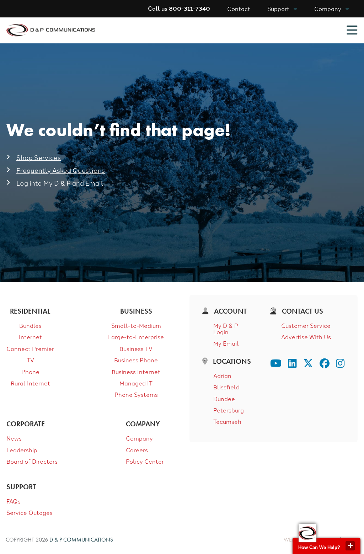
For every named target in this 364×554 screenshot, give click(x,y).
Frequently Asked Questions (60, 170)
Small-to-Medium (136, 325)
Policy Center (145, 461)
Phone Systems (136, 394)
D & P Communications (81, 539)
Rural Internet (30, 383)
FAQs (13, 501)
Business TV (135, 348)
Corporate (25, 423)
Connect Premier (30, 348)
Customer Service (306, 325)
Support (278, 8)
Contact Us (301, 311)
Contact (238, 8)
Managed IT (135, 383)
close (350, 545)
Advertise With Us (306, 337)
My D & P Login (225, 328)
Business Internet (136, 371)
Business (136, 311)
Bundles (30, 325)
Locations (231, 361)
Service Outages (29, 512)
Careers (137, 450)
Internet (30, 337)
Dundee (224, 399)
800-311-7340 (189, 8)
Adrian (222, 375)
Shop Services (38, 157)
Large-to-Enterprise (136, 337)
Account (229, 311)
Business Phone (136, 360)
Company (327, 8)
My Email (226, 343)
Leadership (21, 450)
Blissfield (226, 387)
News (14, 438)
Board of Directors (32, 461)
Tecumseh (227, 421)
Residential (30, 311)
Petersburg (228, 410)
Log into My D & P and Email (59, 183)
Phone (30, 371)
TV (30, 360)
